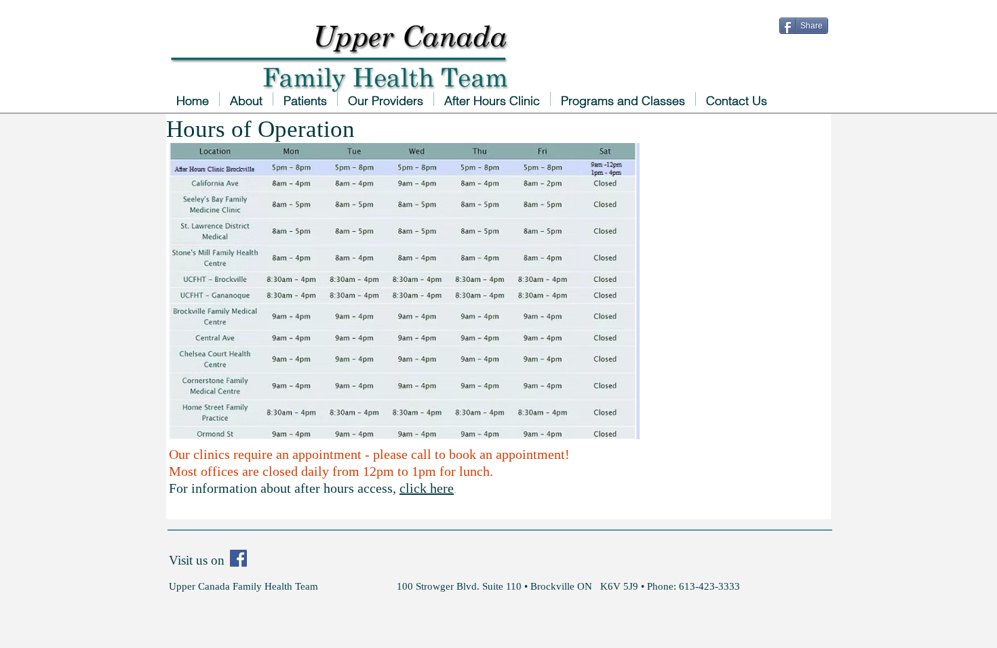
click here (426, 488)
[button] (385, 99)
